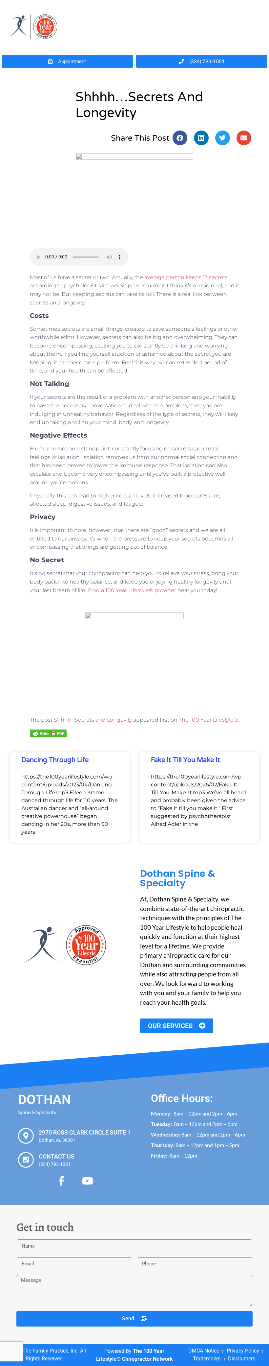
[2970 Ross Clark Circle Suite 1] (26, 1136)
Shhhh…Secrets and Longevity (93, 720)
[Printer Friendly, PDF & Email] (48, 733)
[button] (180, 138)
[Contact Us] (26, 1160)
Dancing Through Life (55, 760)
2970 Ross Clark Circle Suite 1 (85, 1132)
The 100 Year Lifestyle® (208, 720)
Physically (42, 495)
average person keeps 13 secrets (186, 277)
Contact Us (56, 1156)
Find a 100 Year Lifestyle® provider (132, 590)
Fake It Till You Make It (185, 760)
